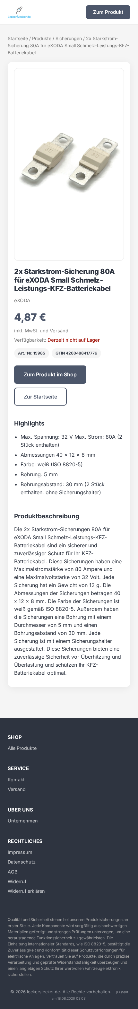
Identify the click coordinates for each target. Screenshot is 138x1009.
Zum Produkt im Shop (50, 374)
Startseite (18, 38)
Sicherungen (69, 38)
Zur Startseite (40, 396)
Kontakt (16, 779)
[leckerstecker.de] (19, 12)
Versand (17, 789)
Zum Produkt (108, 12)
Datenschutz (22, 861)
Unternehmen (23, 820)
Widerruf (17, 881)
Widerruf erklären (26, 891)
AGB (12, 871)
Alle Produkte (22, 748)
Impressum (20, 852)
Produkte (41, 38)
